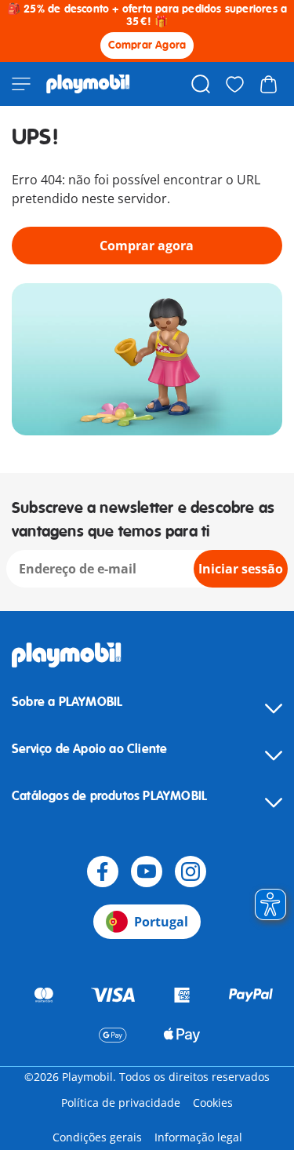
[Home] (88, 84)
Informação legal (198, 1137)
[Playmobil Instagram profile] (190, 871)
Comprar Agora (147, 45)
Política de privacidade (120, 1102)
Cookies (213, 1102)
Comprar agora (147, 245)
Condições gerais (97, 1137)
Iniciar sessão (240, 568)
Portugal (161, 921)
